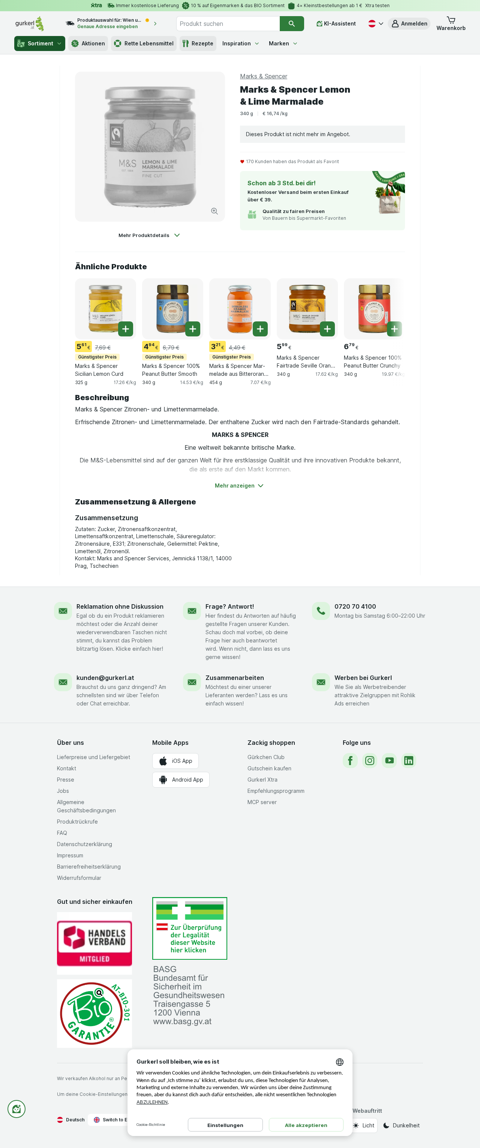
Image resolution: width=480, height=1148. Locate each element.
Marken (279, 43)
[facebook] (350, 760)
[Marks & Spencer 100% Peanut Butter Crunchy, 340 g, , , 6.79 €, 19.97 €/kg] (374, 308)
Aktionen (93, 43)
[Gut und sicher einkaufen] (94, 1013)
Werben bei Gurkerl (363, 677)
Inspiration (236, 43)
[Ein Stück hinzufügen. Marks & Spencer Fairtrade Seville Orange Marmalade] (327, 328)
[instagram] (369, 760)
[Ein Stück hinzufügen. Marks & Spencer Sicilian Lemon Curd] (125, 328)
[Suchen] (292, 23)
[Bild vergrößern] (214, 211)
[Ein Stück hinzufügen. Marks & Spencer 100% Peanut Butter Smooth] (192, 328)
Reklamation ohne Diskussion (120, 606)
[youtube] (389, 760)
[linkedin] (408, 760)
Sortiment (40, 43)
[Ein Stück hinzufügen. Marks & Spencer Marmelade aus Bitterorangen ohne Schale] (260, 328)
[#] (189, 928)
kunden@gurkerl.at (105, 677)
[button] (409, 24)
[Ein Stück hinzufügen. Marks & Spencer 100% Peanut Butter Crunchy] (394, 328)
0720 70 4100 (355, 606)
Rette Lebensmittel (149, 43)
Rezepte (202, 43)
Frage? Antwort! (230, 606)
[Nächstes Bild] (390, 308)
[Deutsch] (375, 23)
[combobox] (228, 23)
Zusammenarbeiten (235, 677)
